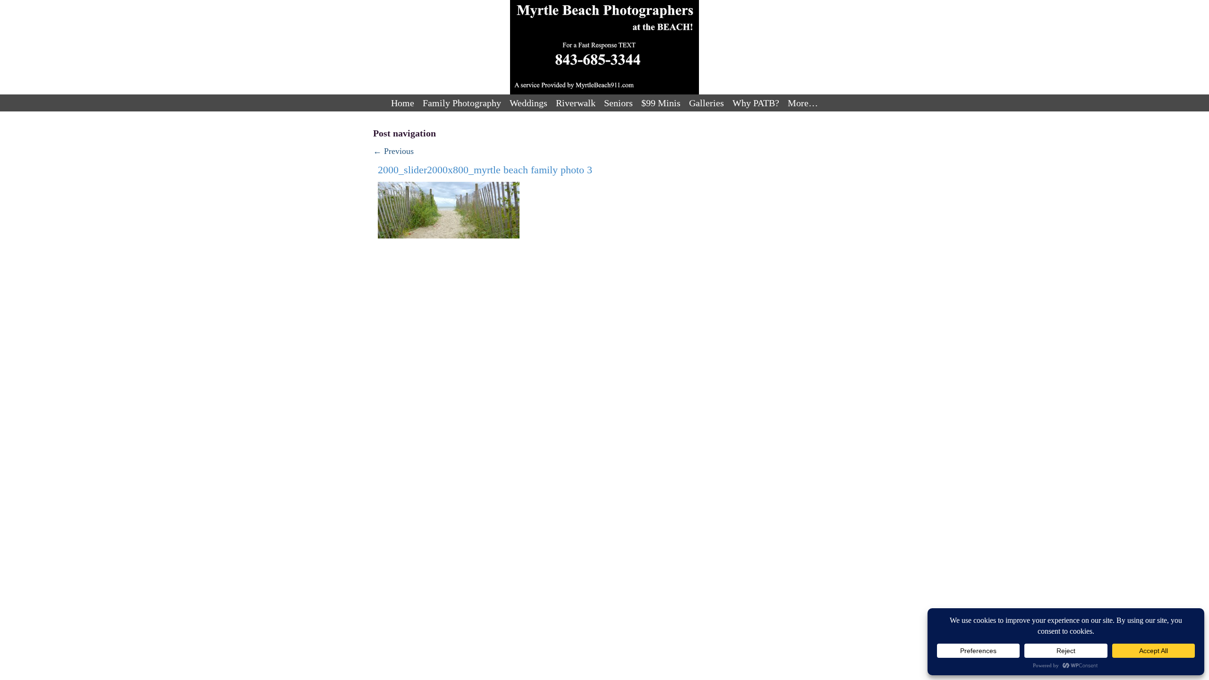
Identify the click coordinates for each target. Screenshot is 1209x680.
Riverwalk (576, 103)
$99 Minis (661, 103)
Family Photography (462, 103)
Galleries (706, 103)
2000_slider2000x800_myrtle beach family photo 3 (485, 170)
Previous (393, 151)
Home (402, 103)
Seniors (618, 103)
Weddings (528, 103)
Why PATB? (755, 103)
